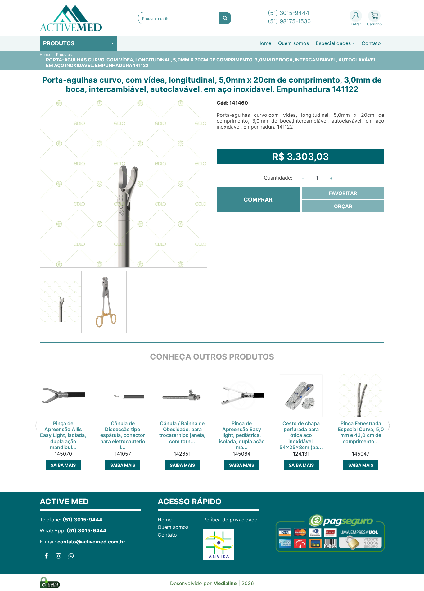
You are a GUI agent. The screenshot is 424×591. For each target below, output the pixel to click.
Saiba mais (63, 465)
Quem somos (293, 43)
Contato (371, 43)
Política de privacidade (230, 519)
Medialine (225, 583)
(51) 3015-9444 (288, 13)
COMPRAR (258, 199)
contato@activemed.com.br (91, 542)
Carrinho (374, 24)
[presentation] (36, 425)
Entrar (356, 24)
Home (264, 43)
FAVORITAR (343, 193)
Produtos (58, 43)
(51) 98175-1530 (289, 21)
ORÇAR (343, 206)
